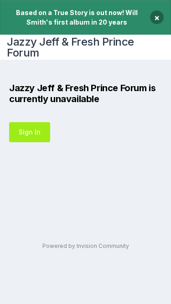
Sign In (30, 132)
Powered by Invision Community (85, 245)
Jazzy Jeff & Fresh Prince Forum (70, 47)
